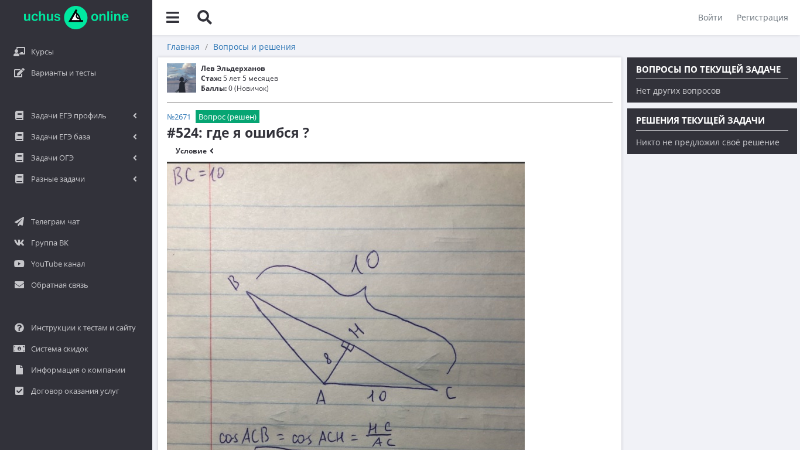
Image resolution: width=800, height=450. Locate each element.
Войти (710, 17)
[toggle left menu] (172, 17)
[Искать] (204, 17)
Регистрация (762, 17)
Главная (183, 46)
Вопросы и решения (254, 46)
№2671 (179, 116)
